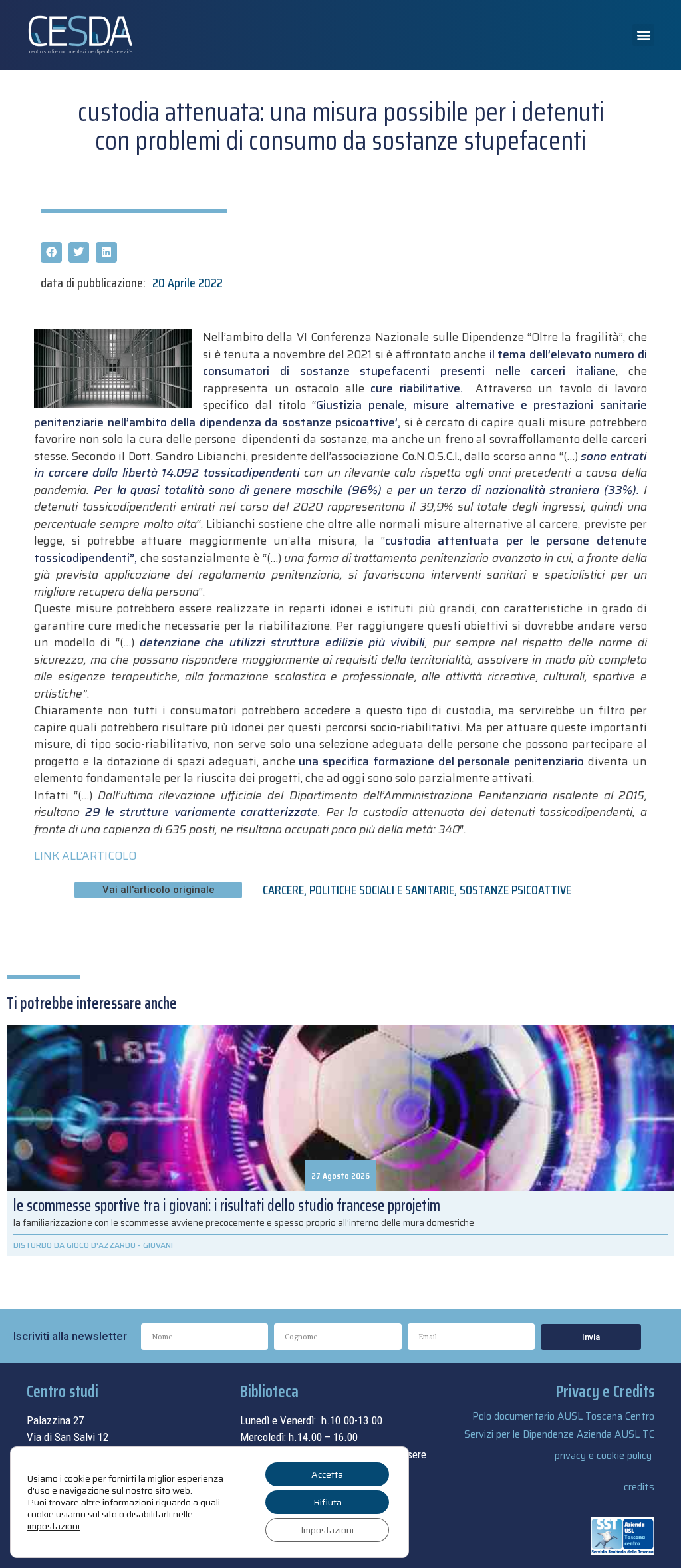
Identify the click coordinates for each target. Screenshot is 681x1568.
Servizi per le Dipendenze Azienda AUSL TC (559, 1434)
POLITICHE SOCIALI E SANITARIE (381, 889)
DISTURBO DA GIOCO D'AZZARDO (74, 1245)
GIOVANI (158, 1245)
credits (639, 1487)
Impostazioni (327, 1530)
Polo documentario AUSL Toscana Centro (563, 1416)
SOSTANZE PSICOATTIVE (515, 889)
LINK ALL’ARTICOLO (85, 855)
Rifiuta (327, 1502)
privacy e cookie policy (603, 1456)
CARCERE (283, 889)
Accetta (327, 1474)
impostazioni (53, 1526)
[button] (643, 35)
